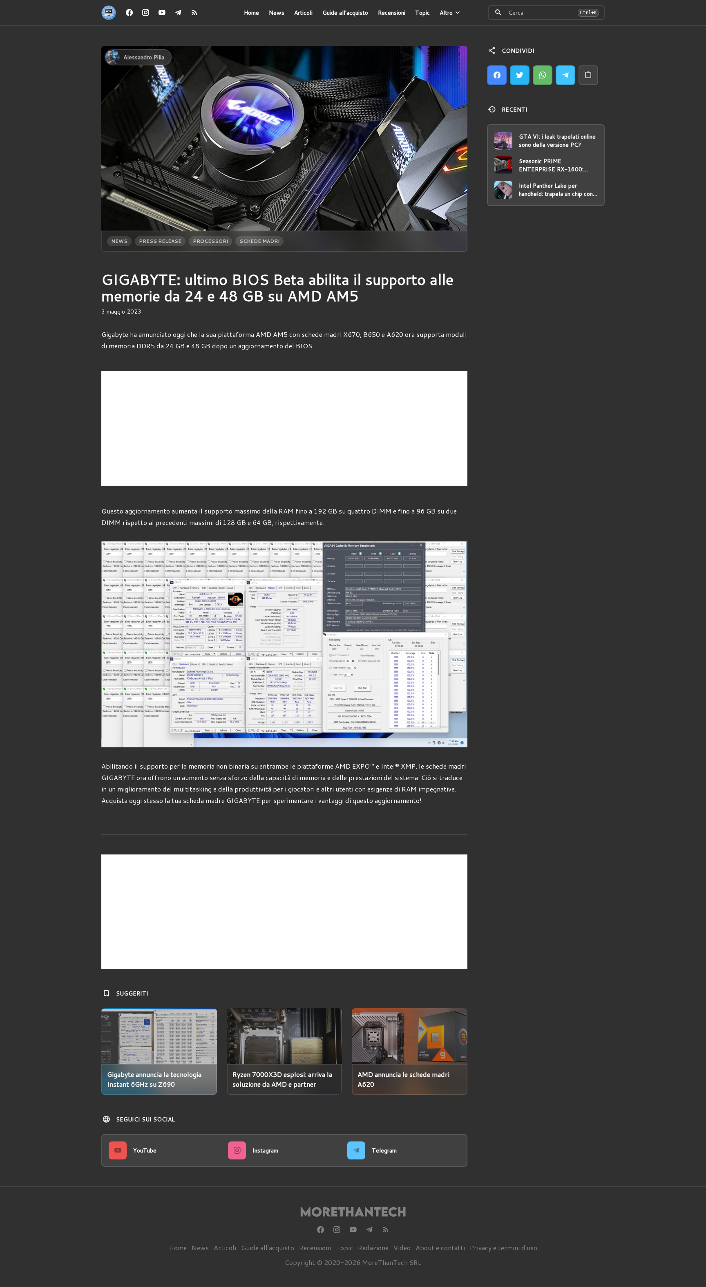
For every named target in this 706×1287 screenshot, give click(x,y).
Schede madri (259, 241)
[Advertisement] (284, 428)
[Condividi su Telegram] (565, 75)
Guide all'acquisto (345, 13)
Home (251, 13)
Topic (422, 13)
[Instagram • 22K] (145, 12)
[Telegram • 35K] (178, 12)
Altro (446, 13)
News (276, 13)
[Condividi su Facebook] (497, 75)
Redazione (373, 1247)
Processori (210, 241)
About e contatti (440, 1247)
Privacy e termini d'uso (503, 1247)
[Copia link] (588, 75)
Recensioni (391, 13)
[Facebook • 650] (129, 12)
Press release (160, 241)
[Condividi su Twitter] (520, 75)
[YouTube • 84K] (162, 12)
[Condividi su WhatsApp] (542, 75)
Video (402, 1247)
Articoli (303, 13)
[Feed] (194, 12)
